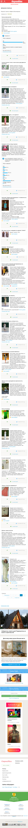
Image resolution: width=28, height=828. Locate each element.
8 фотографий (14, 254)
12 (15, 58)
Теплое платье (5, 557)
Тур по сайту (4, 775)
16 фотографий (6, 33)
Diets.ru (21, 804)
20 (15, 226)
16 (15, 553)
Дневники (4, 14)
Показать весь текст (6, 104)
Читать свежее (6, 765)
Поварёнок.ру (7, 804)
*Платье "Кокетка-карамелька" (9, 485)
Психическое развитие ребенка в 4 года (14, 683)
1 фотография (6, 77)
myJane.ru (7, 808)
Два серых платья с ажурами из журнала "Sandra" (14, 230)
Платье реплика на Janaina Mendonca (10, 351)
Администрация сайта (6, 772)
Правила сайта (5, 770)
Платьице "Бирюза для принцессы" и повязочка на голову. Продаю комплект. (14, 198)
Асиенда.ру (21, 808)
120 (15, 110)
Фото (9, 14)
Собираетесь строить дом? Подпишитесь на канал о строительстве (13, 631)
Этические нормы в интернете (9, 86)
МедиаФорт (14, 797)
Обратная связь (5, 777)
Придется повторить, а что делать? (10, 114)
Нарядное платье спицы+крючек (9, 144)
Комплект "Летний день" (8, 247)
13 (15, 454)
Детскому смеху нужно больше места (14, 638)
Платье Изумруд (6, 408)
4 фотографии (14, 234)
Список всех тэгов (5, 605)
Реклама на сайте (19, 761)
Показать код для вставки (7, 51)
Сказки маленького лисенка (12, 719)
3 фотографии (14, 496)
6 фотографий (6, 220)
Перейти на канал (13, 664)
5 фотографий (6, 371)
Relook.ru (7, 811)
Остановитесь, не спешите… (8, 295)
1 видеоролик (14, 286)
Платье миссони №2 (6, 17)
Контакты (17, 763)
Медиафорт (20, 821)
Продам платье (5, 506)
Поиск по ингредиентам (14, 698)
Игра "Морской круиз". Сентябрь (9, 787)
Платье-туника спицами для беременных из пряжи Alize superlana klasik (12, 264)
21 (15, 481)
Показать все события (14, 750)
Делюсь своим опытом (7, 530)
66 (15, 82)
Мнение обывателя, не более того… (10, 321)
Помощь (4, 768)
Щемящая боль (5, 428)
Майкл (9, 744)
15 (15, 347)
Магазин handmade (14, 4)
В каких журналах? (6, 458)
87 (15, 140)
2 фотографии (6, 286)
